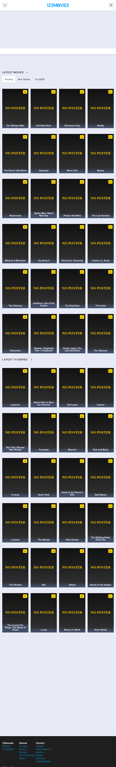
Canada (40, 746)
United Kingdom (43, 761)
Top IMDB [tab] (39, 79)
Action (22, 758)
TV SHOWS (7, 749)
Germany (40, 758)
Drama (22, 749)
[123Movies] (58, 5)
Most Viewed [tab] (24, 79)
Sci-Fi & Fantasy (27, 755)
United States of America (43, 751)
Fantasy (23, 752)
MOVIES (6, 746)
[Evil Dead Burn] (58, 29)
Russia (39, 755)
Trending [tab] (9, 79)
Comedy (23, 746)
